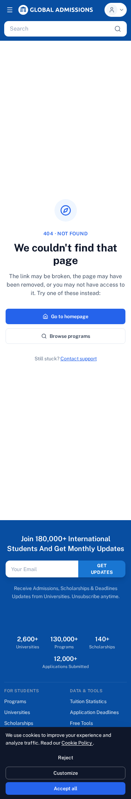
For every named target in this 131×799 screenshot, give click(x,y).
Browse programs (70, 336)
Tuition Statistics (88, 701)
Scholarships (18, 723)
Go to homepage (69, 316)
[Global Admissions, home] (55, 10)
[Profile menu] (115, 10)
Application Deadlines (94, 712)
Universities (17, 712)
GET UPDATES (102, 569)
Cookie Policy (77, 743)
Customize (65, 773)
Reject (65, 757)
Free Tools (81, 723)
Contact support (78, 358)
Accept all (65, 788)
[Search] (117, 28)
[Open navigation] (9, 9)
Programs (15, 701)
